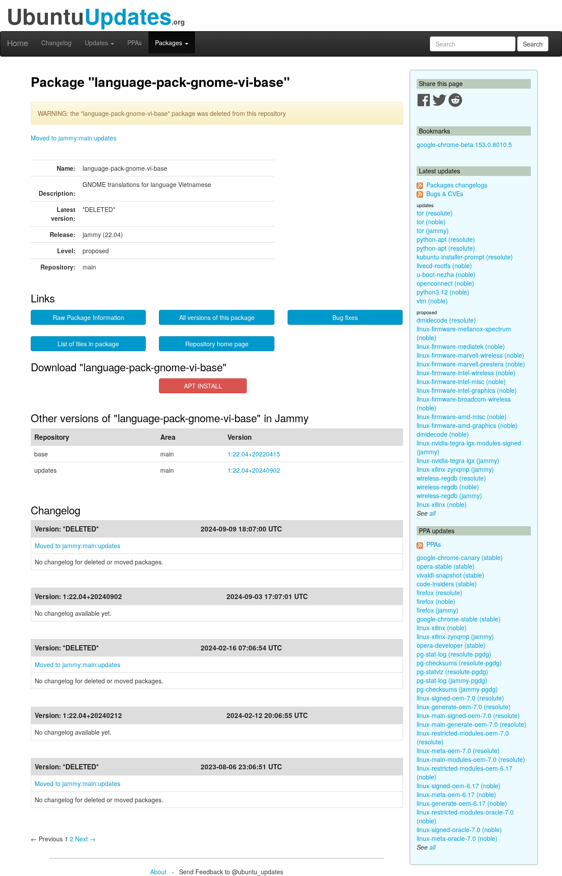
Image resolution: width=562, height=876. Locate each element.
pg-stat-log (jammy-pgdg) (452, 680)
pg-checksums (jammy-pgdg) (457, 689)
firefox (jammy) (437, 610)
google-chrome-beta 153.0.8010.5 (464, 144)
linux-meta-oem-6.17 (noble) (456, 794)
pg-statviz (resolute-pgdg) (452, 671)
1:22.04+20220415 (253, 453)
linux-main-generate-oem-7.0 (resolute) (471, 724)
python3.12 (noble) (443, 291)
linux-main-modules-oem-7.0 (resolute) (471, 759)
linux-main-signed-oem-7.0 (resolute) (468, 715)
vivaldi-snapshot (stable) (450, 575)
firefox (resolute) (439, 592)
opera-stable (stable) (446, 566)
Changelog (56, 42)
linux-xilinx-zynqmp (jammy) (455, 469)
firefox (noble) (436, 601)
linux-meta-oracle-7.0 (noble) (457, 838)
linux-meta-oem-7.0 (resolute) (458, 750)
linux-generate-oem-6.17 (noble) (462, 803)
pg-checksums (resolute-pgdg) (459, 662)
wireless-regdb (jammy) (449, 495)
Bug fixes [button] (345, 317)
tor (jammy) (433, 230)
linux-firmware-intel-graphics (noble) (467, 390)
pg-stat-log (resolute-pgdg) (454, 654)
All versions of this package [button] (217, 317)
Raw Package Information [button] (88, 317)
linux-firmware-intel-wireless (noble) (466, 372)
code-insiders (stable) (447, 583)
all (432, 513)
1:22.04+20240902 (253, 470)
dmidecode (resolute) (446, 320)
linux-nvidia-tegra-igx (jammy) (458, 460)
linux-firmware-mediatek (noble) (461, 346)
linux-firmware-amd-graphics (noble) (467, 425)
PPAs (134, 42)
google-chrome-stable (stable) (459, 618)
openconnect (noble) (445, 283)
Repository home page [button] (217, 343)
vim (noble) (432, 300)
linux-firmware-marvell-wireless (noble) (470, 355)
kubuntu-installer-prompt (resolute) (465, 256)
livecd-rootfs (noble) (444, 265)
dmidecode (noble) (443, 434)
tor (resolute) (435, 212)
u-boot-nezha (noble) (446, 274)
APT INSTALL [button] (203, 385)
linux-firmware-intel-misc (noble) (461, 381)
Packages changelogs (456, 184)
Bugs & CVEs (444, 193)
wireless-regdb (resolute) (451, 478)
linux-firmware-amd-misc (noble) (462, 416)
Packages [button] (169, 42)
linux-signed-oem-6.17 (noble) (459, 785)
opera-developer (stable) (451, 645)
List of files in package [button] (88, 343)
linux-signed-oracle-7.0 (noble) (459, 829)
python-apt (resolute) (446, 239)
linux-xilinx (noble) (442, 504)
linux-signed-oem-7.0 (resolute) (460, 697)
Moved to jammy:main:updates (73, 137)
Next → (85, 838)
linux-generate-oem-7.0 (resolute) (464, 706)
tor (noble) (431, 221)
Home (17, 42)
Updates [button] (97, 42)
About (158, 871)
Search (533, 43)
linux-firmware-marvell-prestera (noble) (471, 363)
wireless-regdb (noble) (448, 486)
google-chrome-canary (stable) (460, 557)
